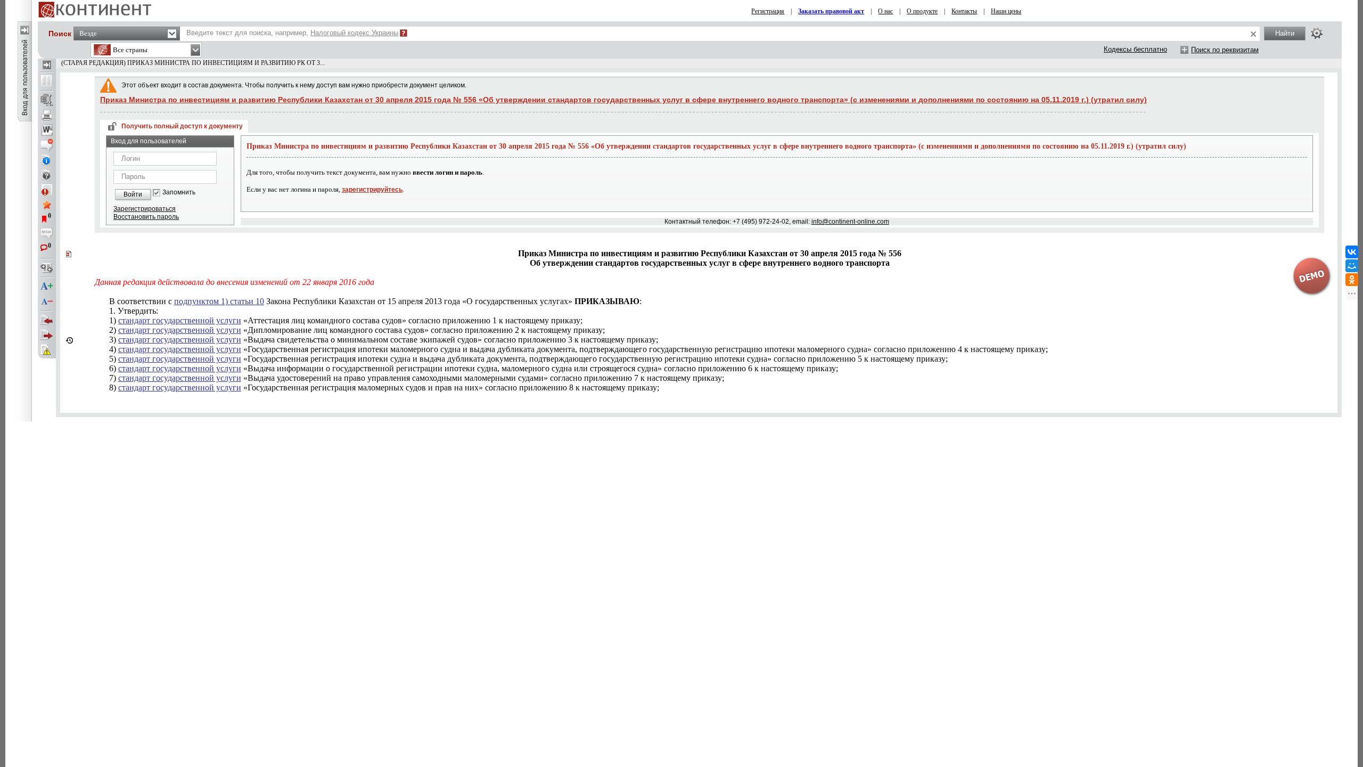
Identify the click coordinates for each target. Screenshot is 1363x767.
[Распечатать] (46, 115)
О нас (885, 11)
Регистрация (767, 11)
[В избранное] (46, 204)
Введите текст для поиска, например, (292, 33)
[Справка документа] (46, 174)
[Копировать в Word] (46, 130)
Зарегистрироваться (144, 209)
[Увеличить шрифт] (46, 286)
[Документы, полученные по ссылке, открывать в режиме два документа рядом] (46, 81)
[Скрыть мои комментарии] (46, 234)
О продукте (922, 11)
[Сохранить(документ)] (46, 100)
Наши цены (1006, 11)
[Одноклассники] (1351, 279)
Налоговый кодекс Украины (354, 33)
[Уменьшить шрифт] (46, 301)
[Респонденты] (46, 335)
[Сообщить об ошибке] (46, 350)
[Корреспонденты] (46, 320)
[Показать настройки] (1316, 33)
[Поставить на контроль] (46, 189)
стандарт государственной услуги (179, 320)
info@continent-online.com (850, 221)
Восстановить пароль (146, 217)
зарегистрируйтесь (372, 189)
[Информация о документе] (46, 159)
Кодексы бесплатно (1135, 49)
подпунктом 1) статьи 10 (219, 301)
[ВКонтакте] (1351, 252)
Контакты (964, 11)
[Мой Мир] (1351, 265)
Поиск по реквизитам (1225, 50)
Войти (133, 194)
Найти (1284, 33)
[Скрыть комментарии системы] (46, 144)
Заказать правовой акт (831, 11)
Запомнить (178, 192)
